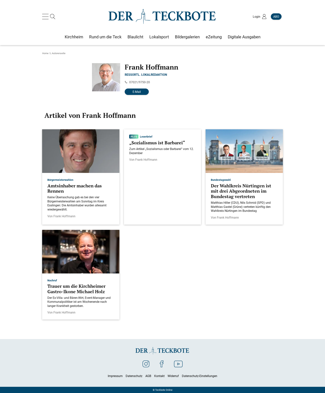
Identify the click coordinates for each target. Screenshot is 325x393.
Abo (276, 16)
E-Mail (137, 92)
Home (45, 53)
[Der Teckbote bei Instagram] (146, 363)
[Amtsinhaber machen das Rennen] (80, 151)
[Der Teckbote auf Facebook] (161, 363)
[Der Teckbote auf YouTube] (178, 363)
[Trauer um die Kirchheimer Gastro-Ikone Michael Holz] (80, 251)
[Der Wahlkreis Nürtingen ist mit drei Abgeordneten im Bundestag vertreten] (244, 151)
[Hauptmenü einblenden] (46, 16)
